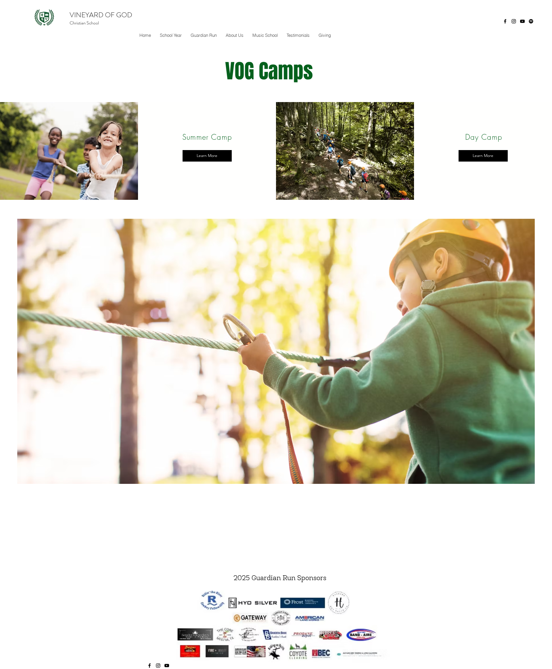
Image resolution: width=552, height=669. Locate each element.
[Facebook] (505, 21)
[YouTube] (522, 21)
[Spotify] (531, 21)
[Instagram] (514, 21)
